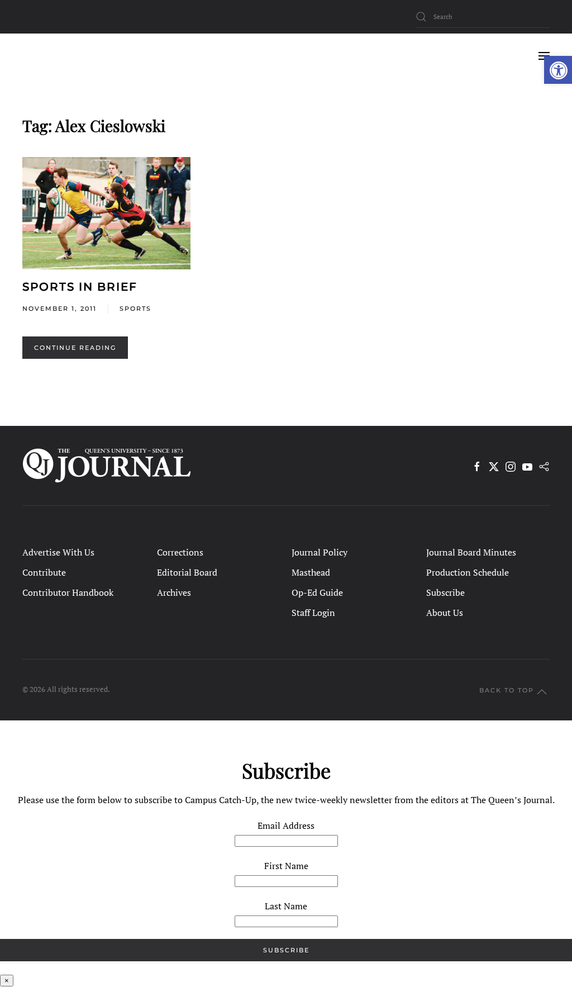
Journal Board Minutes (471, 552)
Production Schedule (467, 572)
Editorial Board (187, 572)
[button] (558, 70)
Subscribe (445, 592)
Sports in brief (79, 286)
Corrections (180, 552)
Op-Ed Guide (317, 592)
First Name (286, 866)
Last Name (286, 906)
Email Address (286, 825)
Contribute (44, 572)
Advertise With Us (58, 552)
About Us (444, 612)
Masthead (311, 572)
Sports (135, 308)
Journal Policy (319, 552)
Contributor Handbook (67, 592)
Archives (174, 592)
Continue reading (75, 348)
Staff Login (313, 612)
